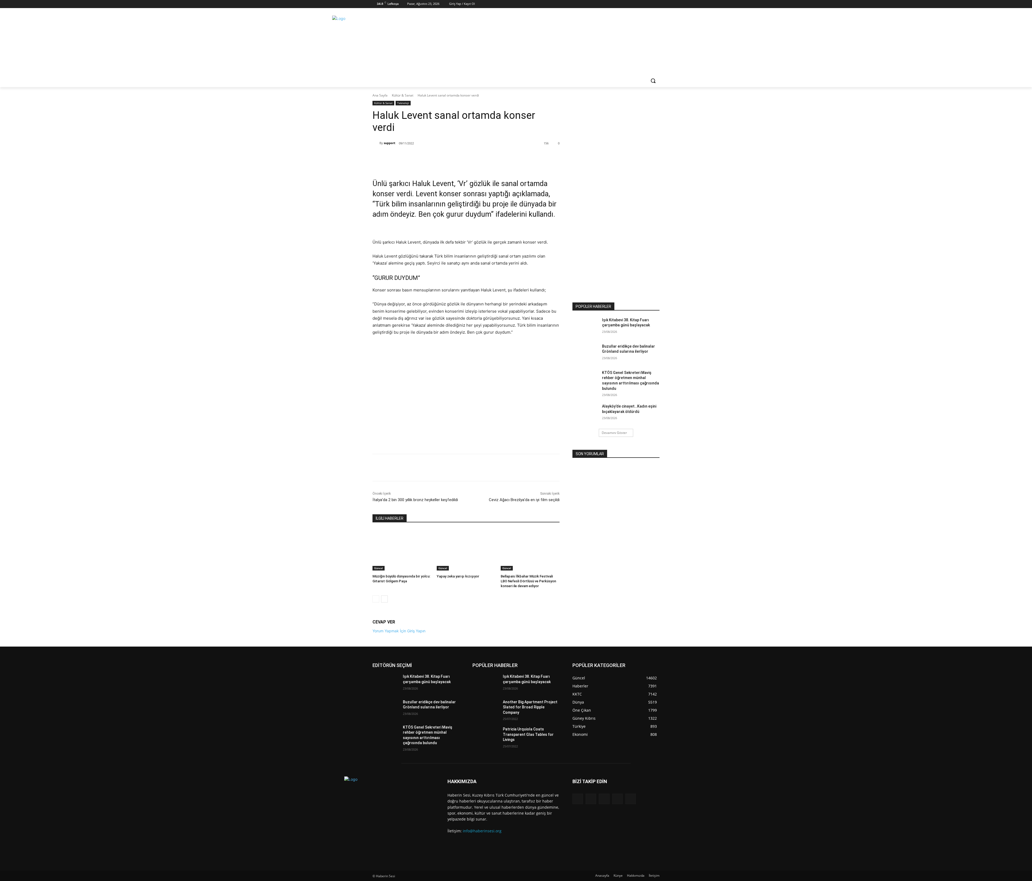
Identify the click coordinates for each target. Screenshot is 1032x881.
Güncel (378, 568)
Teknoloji (403, 103)
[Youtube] (630, 799)
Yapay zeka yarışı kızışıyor (458, 576)
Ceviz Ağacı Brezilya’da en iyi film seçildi (524, 499)
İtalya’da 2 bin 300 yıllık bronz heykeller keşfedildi (415, 499)
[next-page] (384, 598)
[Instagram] (648, 4)
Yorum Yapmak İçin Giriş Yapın (398, 631)
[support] (375, 143)
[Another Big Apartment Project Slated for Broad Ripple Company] (485, 709)
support (389, 143)
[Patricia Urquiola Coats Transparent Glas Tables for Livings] (485, 736)
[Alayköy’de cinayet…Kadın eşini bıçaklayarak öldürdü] (585, 413)
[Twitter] (656, 4)
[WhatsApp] (435, 157)
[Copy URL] (447, 157)
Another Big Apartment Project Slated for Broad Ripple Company (530, 707)
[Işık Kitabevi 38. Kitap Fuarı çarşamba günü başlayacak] (585, 327)
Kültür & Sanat (402, 95)
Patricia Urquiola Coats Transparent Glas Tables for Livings (528, 734)
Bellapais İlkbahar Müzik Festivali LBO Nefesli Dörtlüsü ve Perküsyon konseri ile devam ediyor (528, 581)
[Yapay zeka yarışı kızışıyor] (466, 549)
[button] (653, 80)
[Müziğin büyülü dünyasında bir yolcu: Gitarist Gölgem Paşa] (401, 549)
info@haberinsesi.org (482, 830)
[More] (460, 157)
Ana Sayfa (380, 95)
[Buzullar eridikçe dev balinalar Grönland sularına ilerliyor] (585, 353)
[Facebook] (640, 4)
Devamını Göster (614, 432)
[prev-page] (375, 598)
